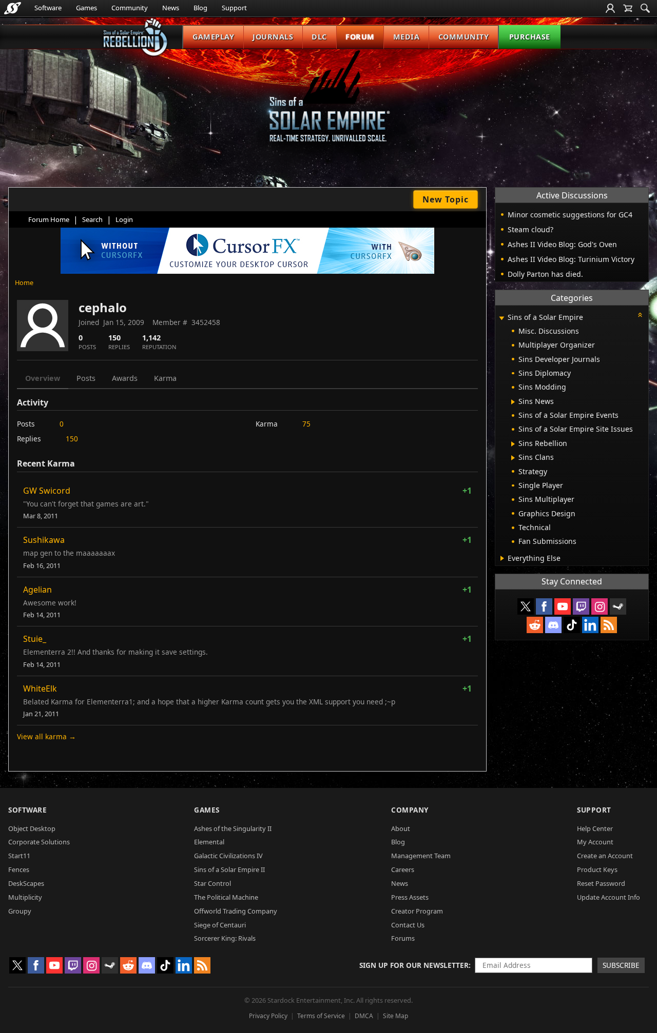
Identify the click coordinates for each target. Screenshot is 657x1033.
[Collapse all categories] (640, 315)
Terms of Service (321, 1015)
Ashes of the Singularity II (233, 828)
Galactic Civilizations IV (228, 855)
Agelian (37, 589)
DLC (319, 37)
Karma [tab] (165, 378)
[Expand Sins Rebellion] (513, 444)
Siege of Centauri (220, 924)
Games (86, 7)
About (400, 828)
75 (306, 424)
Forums (403, 938)
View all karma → (46, 736)
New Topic (445, 199)
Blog (200, 7)
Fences (18, 869)
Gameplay (213, 37)
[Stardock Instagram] (599, 606)
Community (129, 7)
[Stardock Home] (12, 8)
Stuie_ (34, 638)
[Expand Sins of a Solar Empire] (501, 318)
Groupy (19, 911)
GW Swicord (46, 490)
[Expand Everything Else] (502, 558)
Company (410, 810)
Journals (273, 37)
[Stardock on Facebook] (544, 606)
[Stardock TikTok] (572, 625)
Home (24, 282)
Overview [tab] (42, 378)
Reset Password (601, 883)
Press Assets (410, 897)
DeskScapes (26, 883)
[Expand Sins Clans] (513, 457)
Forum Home (48, 219)
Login (124, 219)
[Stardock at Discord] (553, 625)
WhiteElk (40, 688)
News (170, 7)
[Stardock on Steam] (618, 606)
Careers (402, 869)
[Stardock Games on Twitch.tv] (581, 606)
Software (48, 7)
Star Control (212, 883)
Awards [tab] (125, 378)
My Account (595, 841)
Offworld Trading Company (235, 911)
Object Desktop (31, 828)
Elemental (209, 841)
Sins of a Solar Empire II (229, 869)
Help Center (595, 828)
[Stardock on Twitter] (525, 606)
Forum (360, 37)
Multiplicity (25, 897)
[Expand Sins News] (513, 401)
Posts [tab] (85, 378)
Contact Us (407, 924)
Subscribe (621, 965)
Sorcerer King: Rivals (225, 938)
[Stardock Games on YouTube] (562, 606)
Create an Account (605, 855)
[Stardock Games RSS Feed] (609, 625)
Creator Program (417, 911)
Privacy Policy (268, 1015)
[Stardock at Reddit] (535, 625)
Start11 (19, 855)
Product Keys (597, 869)
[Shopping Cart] (627, 8)
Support (234, 7)
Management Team (421, 855)
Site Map (395, 1015)
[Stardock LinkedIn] (590, 625)
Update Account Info (608, 897)
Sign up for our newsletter (414, 965)
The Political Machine (226, 897)
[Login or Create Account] (610, 8)
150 (72, 438)
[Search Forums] (645, 8)
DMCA (364, 1015)
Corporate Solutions (39, 841)
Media (406, 37)
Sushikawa (44, 539)
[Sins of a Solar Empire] (328, 104)
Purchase (529, 37)
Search (92, 219)
